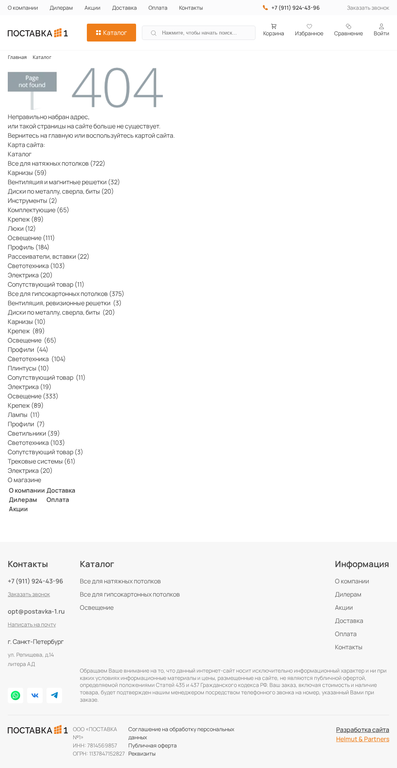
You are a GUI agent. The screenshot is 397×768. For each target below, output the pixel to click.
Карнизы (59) (27, 172)
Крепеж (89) (26, 219)
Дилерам (61, 7)
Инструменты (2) (32, 200)
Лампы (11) (24, 414)
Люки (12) (22, 228)
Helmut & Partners (362, 739)
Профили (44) (28, 349)
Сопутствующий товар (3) (45, 452)
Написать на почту (32, 624)
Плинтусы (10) (28, 368)
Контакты (191, 7)
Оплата (157, 7)
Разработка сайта (362, 729)
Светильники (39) (34, 433)
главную (60, 135)
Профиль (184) (29, 247)
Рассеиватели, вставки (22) (49, 256)
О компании (23, 7)
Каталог (115, 32)
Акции (92, 7)
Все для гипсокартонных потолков (130, 594)
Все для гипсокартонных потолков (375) (66, 293)
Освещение (97, 607)
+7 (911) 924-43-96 (35, 581)
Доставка (124, 7)
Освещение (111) (31, 238)
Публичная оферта (152, 745)
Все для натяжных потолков (120, 581)
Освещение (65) (32, 340)
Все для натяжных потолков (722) (56, 163)
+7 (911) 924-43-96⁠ (295, 7)
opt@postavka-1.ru (36, 611)
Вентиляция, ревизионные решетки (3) (65, 303)
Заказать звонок (368, 7)
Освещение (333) (33, 396)
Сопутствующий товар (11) (46, 284)
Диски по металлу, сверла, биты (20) (61, 191)
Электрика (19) (30, 386)
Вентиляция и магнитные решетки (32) (64, 182)
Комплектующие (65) (38, 210)
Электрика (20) (30, 275)
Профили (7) (26, 424)
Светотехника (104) (37, 359)
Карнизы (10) (27, 321)
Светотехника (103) (36, 265)
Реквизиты (141, 753)
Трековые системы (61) (42, 461)
